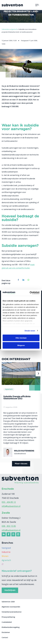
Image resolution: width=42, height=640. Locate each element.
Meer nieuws (21, 464)
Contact (5, 637)
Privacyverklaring (8, 617)
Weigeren (21, 345)
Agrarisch (6, 560)
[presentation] (3, 373)
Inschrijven (9, 590)
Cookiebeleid (7, 622)
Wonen (5, 556)
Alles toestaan (21, 338)
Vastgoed (6, 548)
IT (3, 564)
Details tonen (30, 331)
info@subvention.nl (11, 506)
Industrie (6, 552)
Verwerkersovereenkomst (12, 612)
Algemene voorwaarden (11, 607)
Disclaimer (6, 632)
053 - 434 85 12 (9, 502)
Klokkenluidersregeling (10, 627)
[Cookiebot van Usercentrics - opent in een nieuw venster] (29, 292)
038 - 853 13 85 (9, 526)
